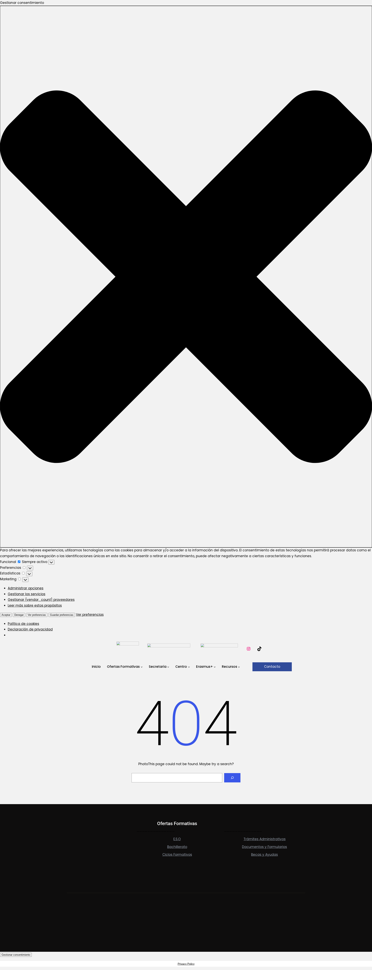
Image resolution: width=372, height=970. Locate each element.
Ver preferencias (37, 614)
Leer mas (74, 876)
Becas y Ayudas (264, 854)
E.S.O (177, 839)
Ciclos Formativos (177, 854)
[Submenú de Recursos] (239, 667)
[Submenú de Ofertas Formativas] (142, 667)
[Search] (232, 777)
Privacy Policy (186, 963)
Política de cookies (23, 623)
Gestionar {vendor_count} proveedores (41, 599)
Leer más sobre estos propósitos (35, 605)
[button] (186, 277)
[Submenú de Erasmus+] (215, 667)
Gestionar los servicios (26, 594)
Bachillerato (177, 846)
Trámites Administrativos (265, 839)
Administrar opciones (25, 588)
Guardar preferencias (61, 614)
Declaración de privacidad (30, 629)
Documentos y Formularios (264, 846)
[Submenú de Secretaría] (168, 667)
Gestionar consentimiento (16, 954)
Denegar (19, 614)
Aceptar (6, 614)
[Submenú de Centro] (189, 667)
